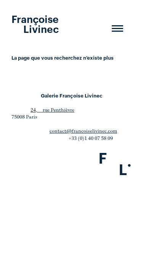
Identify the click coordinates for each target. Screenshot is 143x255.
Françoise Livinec (35, 23)
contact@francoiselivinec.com (83, 131)
